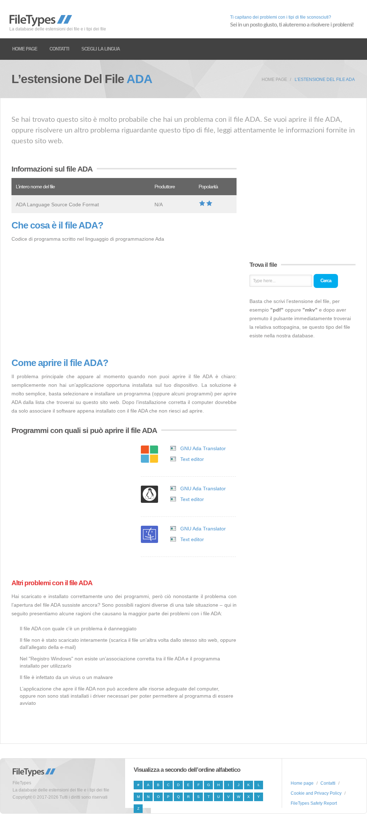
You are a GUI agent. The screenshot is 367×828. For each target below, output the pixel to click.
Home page (24, 49)
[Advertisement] (124, 300)
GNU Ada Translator (203, 448)
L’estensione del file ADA (325, 79)
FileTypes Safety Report (314, 803)
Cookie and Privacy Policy (316, 793)
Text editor (192, 459)
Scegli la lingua (100, 49)
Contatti (59, 49)
